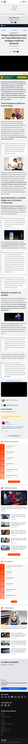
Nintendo (12, 405)
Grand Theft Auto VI (10, 446)
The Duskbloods (9, 463)
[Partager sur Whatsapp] (13, 22)
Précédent (4, 30)
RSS (2, 733)
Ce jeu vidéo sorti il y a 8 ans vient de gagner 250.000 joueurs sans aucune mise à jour (18, 524)
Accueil (2, 14)
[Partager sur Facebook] (12, 22)
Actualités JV (10, 14)
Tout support (11, 19)
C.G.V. (2, 720)
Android (17, 19)
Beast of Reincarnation (11, 589)
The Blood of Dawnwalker (12, 469)
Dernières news (14, 30)
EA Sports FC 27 (9, 457)
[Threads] (22, 697)
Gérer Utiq (3, 727)
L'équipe (2, 714)
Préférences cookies (5, 729)
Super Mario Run (14, 18)
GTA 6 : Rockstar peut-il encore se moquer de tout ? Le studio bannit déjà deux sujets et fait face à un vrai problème (19, 532)
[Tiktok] (19, 697)
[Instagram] (9, 697)
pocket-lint (21, 133)
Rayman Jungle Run (15, 129)
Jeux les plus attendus (14, 481)
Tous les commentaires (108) (7, 411)
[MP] (8, 422)
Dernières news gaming (14, 554)
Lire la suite (3, 686)
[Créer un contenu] (26, 14)
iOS (15, 19)
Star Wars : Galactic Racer (12, 475)
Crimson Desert (9, 583)
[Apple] (5, 705)
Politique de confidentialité (7, 724)
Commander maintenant (22, 77)
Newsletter (3, 731)
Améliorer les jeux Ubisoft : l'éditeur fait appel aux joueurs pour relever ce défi (19, 540)
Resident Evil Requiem (11, 595)
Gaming (5, 14)
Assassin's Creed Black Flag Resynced (14, 566)
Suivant (24, 30)
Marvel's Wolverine (10, 452)
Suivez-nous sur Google (14, 48)
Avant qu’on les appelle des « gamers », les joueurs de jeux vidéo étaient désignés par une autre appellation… (18, 635)
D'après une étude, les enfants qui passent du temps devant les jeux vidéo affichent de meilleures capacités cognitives (14, 627)
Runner (16, 405)
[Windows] (9, 705)
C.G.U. (2, 718)
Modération (3, 722)
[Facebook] (2, 697)
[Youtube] (12, 697)
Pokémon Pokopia (10, 577)
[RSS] (15, 697)
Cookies (3, 725)
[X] (5, 697)
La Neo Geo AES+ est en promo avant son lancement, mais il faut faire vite (18, 516)
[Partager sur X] (15, 22)
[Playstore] (2, 705)
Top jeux (14, 601)
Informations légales (5, 716)
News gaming (15, 14)
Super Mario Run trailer (6, 383)
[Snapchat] (25, 697)
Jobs (2, 735)
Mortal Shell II (9, 571)
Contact (2, 713)
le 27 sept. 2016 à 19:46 (10, 424)
